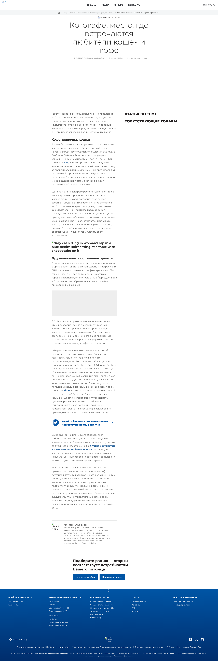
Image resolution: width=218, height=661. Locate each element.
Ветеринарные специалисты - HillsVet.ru (35, 647)
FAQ (133, 608)
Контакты (136, 605)
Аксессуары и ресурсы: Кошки (102, 13)
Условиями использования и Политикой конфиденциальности (102, 647)
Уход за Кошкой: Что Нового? (75, 13)
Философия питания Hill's (102, 608)
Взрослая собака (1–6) (59, 608)
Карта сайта (63, 647)
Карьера (136, 611)
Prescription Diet (15, 602)
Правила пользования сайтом (149, 647)
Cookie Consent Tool (192, 647)
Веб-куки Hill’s (173, 647)
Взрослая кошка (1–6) (58, 622)
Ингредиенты (96, 614)
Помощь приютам (181, 605)
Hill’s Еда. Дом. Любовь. (183, 602)
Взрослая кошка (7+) (58, 625)
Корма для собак (85, 577)
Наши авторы (96, 617)
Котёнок (53, 619)
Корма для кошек (112, 577)
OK (190, 639)
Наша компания (139, 602)
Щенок (52, 605)
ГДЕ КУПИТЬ (209, 5)
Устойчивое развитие (100, 611)
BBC (66, 162)
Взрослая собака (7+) (58, 611)
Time (67, 390)
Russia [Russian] (20, 639)
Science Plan (13, 605)
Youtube (202, 639)
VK (196, 639)
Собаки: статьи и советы (101, 605)
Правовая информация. (123, 656)
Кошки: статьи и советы (101, 602)
